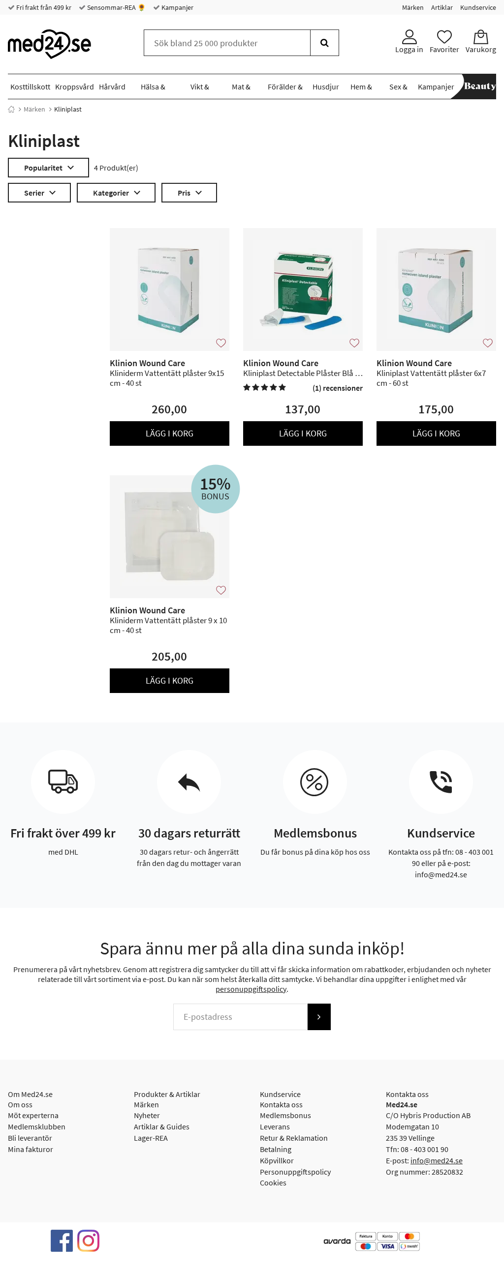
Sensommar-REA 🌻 (116, 7)
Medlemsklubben (36, 1126)
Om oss (20, 1104)
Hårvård (112, 86)
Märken (413, 7)
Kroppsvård (74, 86)
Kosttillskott (30, 86)
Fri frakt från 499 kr (43, 7)
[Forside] (11, 109)
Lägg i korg (169, 433)
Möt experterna (33, 1115)
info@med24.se (436, 1160)
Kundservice (478, 7)
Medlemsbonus (285, 1115)
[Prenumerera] (319, 1017)
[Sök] (324, 42)
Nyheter (147, 1115)
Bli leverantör (30, 1138)
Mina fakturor (30, 1149)
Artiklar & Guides (161, 1126)
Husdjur (326, 86)
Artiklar (442, 7)
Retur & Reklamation (294, 1138)
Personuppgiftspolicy (295, 1172)
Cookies (273, 1182)
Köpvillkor (277, 1160)
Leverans (275, 1126)
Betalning (275, 1149)
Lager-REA (151, 1138)
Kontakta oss (281, 1104)
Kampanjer (176, 7)
